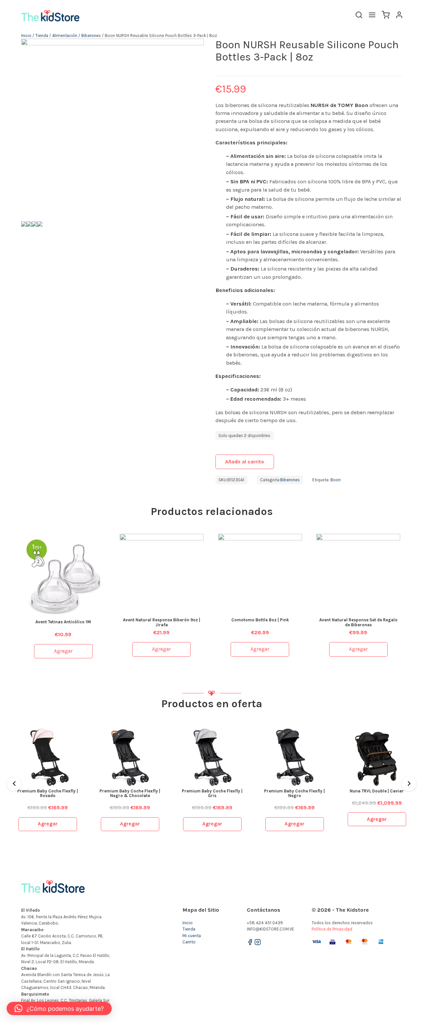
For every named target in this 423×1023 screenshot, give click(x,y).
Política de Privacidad (332, 929)
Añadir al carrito (244, 462)
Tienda (41, 35)
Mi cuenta (191, 935)
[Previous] (14, 783)
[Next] (409, 783)
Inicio (26, 35)
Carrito (189, 941)
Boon (335, 479)
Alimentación (64, 35)
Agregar (63, 651)
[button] (59, 1008)
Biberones (91, 35)
